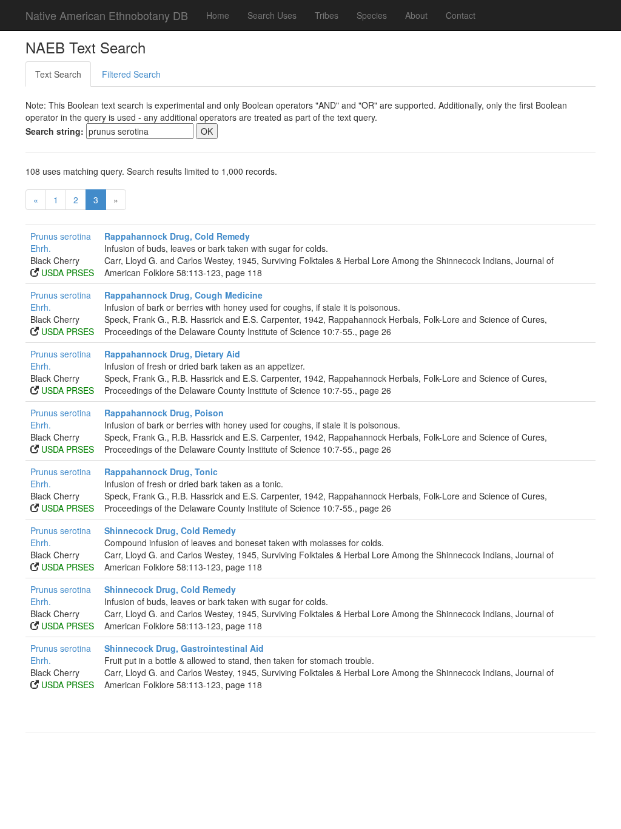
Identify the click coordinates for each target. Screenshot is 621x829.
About (416, 15)
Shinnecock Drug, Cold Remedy (170, 530)
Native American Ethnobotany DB (106, 15)
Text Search (58, 74)
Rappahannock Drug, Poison (164, 413)
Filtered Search (131, 74)
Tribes (326, 15)
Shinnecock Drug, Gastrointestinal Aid (184, 648)
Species (372, 15)
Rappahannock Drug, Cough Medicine (183, 295)
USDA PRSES (67, 272)
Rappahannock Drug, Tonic (161, 471)
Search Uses (272, 15)
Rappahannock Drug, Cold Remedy (177, 236)
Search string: (54, 131)
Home (217, 15)
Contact (460, 15)
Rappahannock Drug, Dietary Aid (172, 354)
